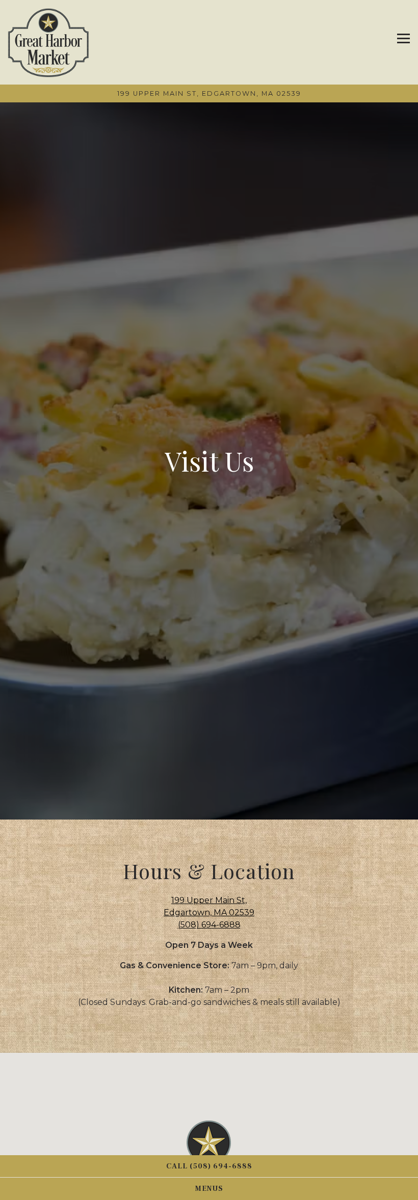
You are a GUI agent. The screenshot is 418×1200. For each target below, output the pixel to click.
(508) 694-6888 (209, 928)
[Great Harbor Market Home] (48, 42)
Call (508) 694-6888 (209, 1166)
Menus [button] (209, 1188)
